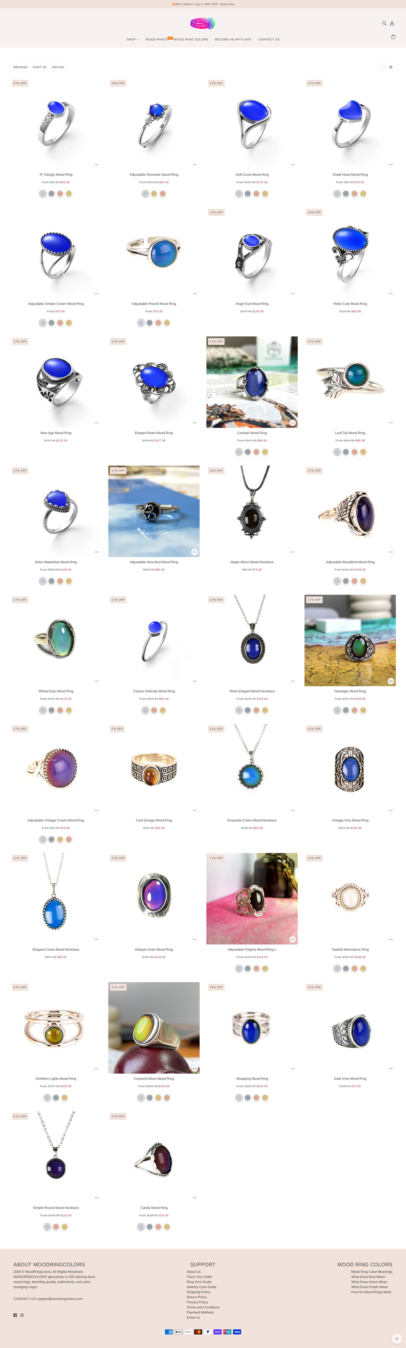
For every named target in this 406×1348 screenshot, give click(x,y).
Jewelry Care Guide (202, 1287)
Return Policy (197, 1297)
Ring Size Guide (199, 1282)
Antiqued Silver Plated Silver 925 (51, 193)
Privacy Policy (197, 1302)
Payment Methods (200, 1312)
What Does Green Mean (369, 1282)
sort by (40, 67)
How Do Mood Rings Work (371, 1292)
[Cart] (394, 37)
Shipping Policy (198, 1292)
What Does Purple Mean (369, 1287)
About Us (194, 1271)
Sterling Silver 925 (43, 193)
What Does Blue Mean (368, 1277)
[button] (383, 67)
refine (58, 67)
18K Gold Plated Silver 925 (69, 193)
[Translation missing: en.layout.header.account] (392, 23)
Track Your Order (199, 1277)
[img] (384, 23)
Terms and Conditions (203, 1307)
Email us (193, 1317)
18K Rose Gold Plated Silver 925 (60, 193)
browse (21, 67)
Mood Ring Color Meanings (371, 1271)
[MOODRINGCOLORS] (203, 30)
